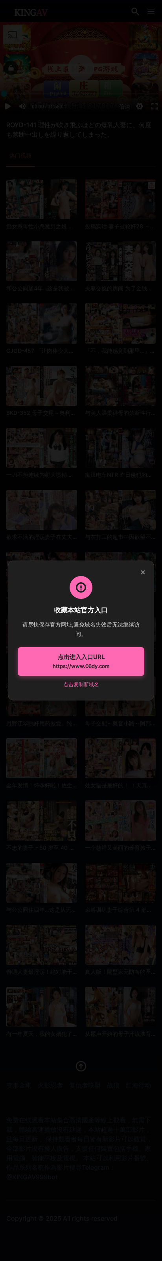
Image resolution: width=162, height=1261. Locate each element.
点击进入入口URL (81, 661)
